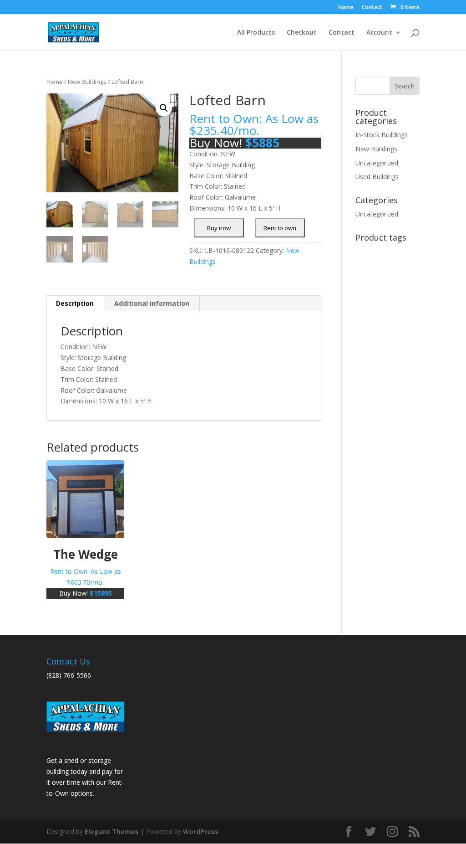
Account (379, 32)
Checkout (302, 32)
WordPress (200, 831)
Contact (372, 8)
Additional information (151, 303)
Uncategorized (376, 163)
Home (346, 8)
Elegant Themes (112, 831)
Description (75, 303)
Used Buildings (377, 176)
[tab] (75, 303)
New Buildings (87, 81)
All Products (256, 32)
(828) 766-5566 (68, 675)
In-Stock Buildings (381, 134)
